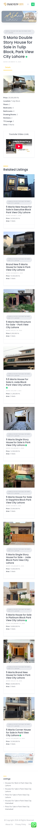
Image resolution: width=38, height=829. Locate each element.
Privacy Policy (20, 824)
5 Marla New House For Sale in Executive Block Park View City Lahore (19, 209)
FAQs (30, 824)
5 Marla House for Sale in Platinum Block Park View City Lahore (18, 617)
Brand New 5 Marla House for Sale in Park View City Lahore (18, 267)
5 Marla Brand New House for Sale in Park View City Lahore (18, 675)
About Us (9, 824)
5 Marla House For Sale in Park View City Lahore (18, 32)
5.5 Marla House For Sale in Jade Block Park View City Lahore (18, 382)
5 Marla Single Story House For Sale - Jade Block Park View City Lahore (18, 558)
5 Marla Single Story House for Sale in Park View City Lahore (18, 442)
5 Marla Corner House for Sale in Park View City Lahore (18, 732)
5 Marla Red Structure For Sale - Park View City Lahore (18, 324)
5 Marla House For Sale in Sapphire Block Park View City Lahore (19, 500)
